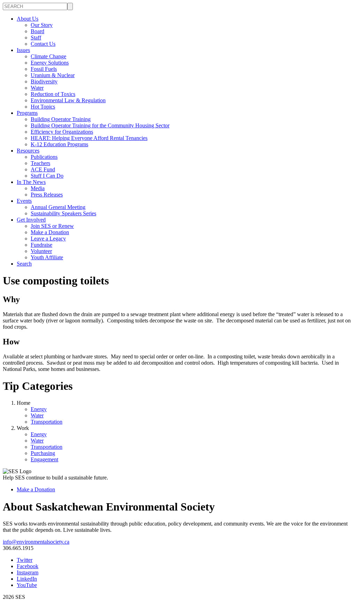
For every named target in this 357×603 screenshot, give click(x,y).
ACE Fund (43, 169)
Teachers (40, 163)
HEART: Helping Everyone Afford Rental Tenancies (89, 138)
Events (24, 201)
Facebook (27, 566)
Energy (39, 409)
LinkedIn (27, 579)
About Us (27, 19)
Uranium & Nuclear (53, 75)
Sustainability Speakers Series (63, 213)
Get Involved (31, 220)
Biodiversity (44, 81)
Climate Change (48, 56)
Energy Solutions (50, 63)
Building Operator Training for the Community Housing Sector (100, 125)
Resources (28, 151)
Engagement (44, 459)
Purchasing (43, 453)
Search (24, 264)
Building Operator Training (61, 119)
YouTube (27, 585)
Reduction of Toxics (53, 94)
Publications (44, 157)
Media (38, 188)
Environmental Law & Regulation (68, 100)
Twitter (24, 560)
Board (37, 31)
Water (37, 88)
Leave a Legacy (48, 238)
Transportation (46, 422)
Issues (23, 50)
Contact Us (43, 44)
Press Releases (47, 195)
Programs (27, 113)
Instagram (27, 572)
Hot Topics (43, 107)
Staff (36, 37)
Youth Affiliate (47, 257)
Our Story (42, 25)
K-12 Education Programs (59, 144)
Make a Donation (50, 232)
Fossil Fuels (44, 69)
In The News (31, 182)
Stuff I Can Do (47, 176)
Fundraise (41, 245)
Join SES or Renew (52, 226)
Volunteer (41, 251)
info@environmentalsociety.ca (36, 542)
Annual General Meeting (58, 207)
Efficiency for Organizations (62, 132)
